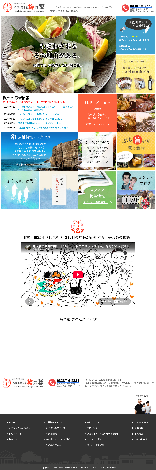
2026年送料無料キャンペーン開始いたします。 (40, 123)
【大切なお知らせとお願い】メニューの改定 (39, 114)
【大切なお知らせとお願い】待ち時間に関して (40, 118)
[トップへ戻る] (142, 401)
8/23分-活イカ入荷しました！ (135, 49)
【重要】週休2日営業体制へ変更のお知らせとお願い (43, 127)
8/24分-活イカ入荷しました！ (135, 40)
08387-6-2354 (141, 5)
